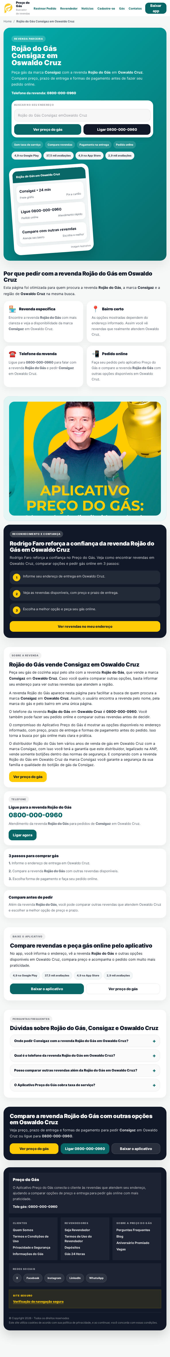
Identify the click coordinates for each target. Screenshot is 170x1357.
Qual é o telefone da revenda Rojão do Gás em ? (64, 1055)
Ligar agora (22, 835)
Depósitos (72, 1247)
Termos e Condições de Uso (30, 1238)
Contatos (135, 8)
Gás (122, 8)
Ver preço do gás (47, 129)
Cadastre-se (106, 8)
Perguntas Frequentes (133, 1230)
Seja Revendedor (77, 1230)
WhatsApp (96, 1278)
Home (8, 21)
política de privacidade (77, 1322)
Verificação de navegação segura (38, 1301)
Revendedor (68, 8)
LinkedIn (75, 1278)
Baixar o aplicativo (47, 989)
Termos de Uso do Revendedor (78, 1238)
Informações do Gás (28, 1254)
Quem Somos (23, 1230)
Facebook (33, 1278)
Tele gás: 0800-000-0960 (35, 1206)
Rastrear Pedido (45, 8)
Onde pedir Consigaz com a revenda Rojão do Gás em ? (71, 1041)
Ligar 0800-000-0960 (117, 129)
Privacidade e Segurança (31, 1247)
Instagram (54, 1278)
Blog (119, 1236)
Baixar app (155, 8)
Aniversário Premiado (132, 1243)
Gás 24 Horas (75, 1254)
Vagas (121, 1249)
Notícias (87, 8)
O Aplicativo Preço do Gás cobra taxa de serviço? (54, 1085)
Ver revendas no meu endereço (85, 626)
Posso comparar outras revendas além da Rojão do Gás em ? (75, 1070)
